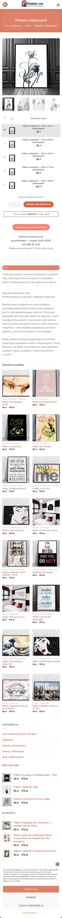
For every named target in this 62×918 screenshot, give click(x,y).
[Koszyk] (58, 4)
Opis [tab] (6, 267)
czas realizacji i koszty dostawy (19, 733)
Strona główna (13, 25)
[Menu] (5, 4)
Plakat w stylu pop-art (12, 530)
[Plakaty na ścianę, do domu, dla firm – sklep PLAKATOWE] (32, 4)
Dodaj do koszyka (38, 204)
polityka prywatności (29, 913)
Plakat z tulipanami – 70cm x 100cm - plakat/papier (38, 182)
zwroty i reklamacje (13, 751)
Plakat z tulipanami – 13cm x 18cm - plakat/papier (38, 127)
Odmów (31, 897)
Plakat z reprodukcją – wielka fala (12, 662)
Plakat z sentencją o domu (45, 530)
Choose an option (38, 118)
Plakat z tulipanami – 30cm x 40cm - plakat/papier (38, 154)
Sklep (28, 25)
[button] (57, 864)
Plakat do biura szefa (42, 572)
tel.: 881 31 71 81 (31, 244)
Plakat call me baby (42, 446)
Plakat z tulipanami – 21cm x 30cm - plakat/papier (38, 141)
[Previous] (7, 66)
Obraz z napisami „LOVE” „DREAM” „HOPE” (14, 573)
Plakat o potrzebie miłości (45, 402)
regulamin (7, 739)
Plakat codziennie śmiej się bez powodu (15, 707)
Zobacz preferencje (31, 905)
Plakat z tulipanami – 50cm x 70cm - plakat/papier (38, 168)
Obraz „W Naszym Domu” (14, 488)
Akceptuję (31, 889)
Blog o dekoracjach (13, 757)
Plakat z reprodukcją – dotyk (12, 403)
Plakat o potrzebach (11, 446)
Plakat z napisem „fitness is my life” (45, 707)
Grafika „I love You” (41, 488)
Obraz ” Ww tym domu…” (14, 617)
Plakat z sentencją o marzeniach (42, 618)
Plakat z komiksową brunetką (46, 661)
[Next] (54, 66)
